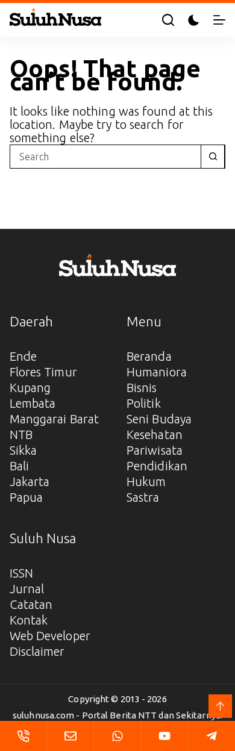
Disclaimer (37, 651)
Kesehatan (155, 434)
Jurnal (27, 589)
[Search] (168, 20)
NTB (21, 434)
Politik (144, 403)
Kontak (29, 620)
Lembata (33, 403)
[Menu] (219, 20)
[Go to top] (220, 706)
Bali (19, 466)
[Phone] (23, 736)
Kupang (30, 387)
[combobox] (105, 157)
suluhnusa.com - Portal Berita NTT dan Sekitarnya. (117, 715)
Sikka (23, 450)
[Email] (70, 736)
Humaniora (157, 372)
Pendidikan (157, 466)
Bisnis (142, 387)
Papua (26, 497)
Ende (23, 356)
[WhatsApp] (117, 736)
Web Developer (50, 636)
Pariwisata (155, 450)
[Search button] (213, 157)
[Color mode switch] (193, 20)
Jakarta (30, 481)
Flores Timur (43, 372)
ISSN (21, 573)
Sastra (143, 497)
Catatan (31, 604)
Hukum (146, 481)
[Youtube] (165, 736)
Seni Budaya (159, 419)
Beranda (149, 356)
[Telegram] (212, 736)
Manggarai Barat (54, 419)
